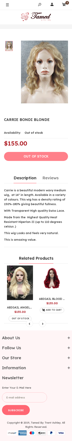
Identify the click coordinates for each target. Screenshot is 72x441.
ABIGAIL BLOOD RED (54, 299)
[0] (64, 5)
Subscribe (16, 410)
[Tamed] (36, 17)
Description (25, 177)
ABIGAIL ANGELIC (20, 307)
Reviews (50, 177)
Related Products (36, 258)
